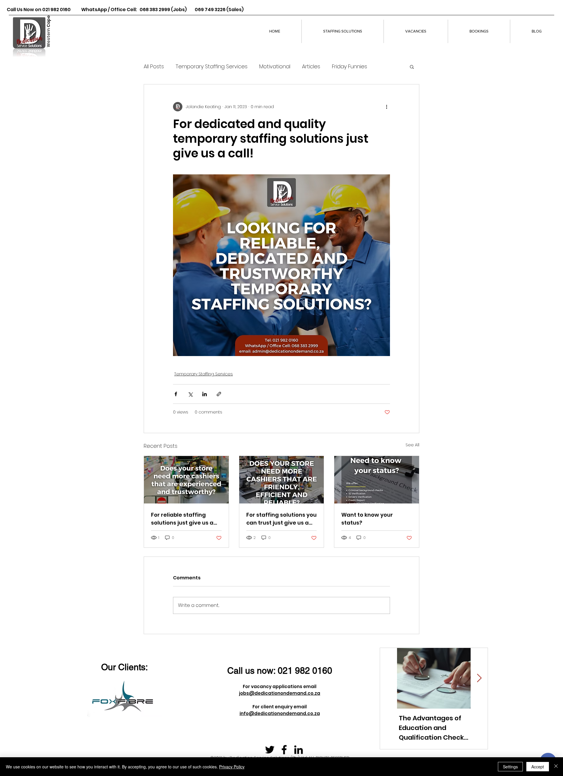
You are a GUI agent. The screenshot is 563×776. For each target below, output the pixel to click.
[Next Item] (479, 678)
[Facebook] (284, 749)
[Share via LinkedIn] (204, 394)
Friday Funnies (349, 66)
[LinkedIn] (298, 749)
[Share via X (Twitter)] (190, 394)
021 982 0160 (305, 671)
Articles (311, 66)
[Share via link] (219, 394)
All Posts (154, 66)
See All (412, 445)
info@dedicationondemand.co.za (280, 713)
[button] (412, 66)
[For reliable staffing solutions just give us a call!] (186, 479)
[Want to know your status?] (376, 479)
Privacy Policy (232, 767)
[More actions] (386, 106)
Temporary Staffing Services (211, 66)
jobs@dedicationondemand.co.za (279, 693)
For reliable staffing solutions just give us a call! (182, 519)
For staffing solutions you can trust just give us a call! (281, 519)
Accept (537, 767)
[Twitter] (270, 749)
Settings (510, 767)
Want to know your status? (367, 518)
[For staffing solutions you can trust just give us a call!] (281, 479)
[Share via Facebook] (176, 394)
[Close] (555, 766)
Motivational (274, 66)
